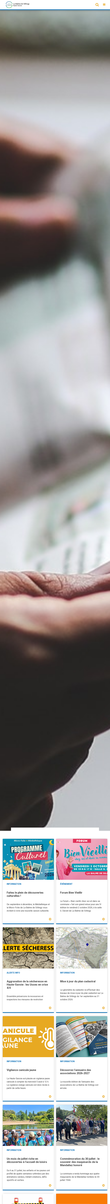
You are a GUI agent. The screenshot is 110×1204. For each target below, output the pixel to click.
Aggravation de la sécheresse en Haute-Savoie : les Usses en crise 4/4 (27, 984)
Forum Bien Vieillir (71, 892)
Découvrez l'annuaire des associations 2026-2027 (75, 1071)
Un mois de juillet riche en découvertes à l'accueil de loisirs (27, 1160)
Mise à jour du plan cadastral (78, 981)
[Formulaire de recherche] (97, 5)
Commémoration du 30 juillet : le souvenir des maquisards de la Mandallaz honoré (80, 1162)
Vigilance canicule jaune (21, 1070)
